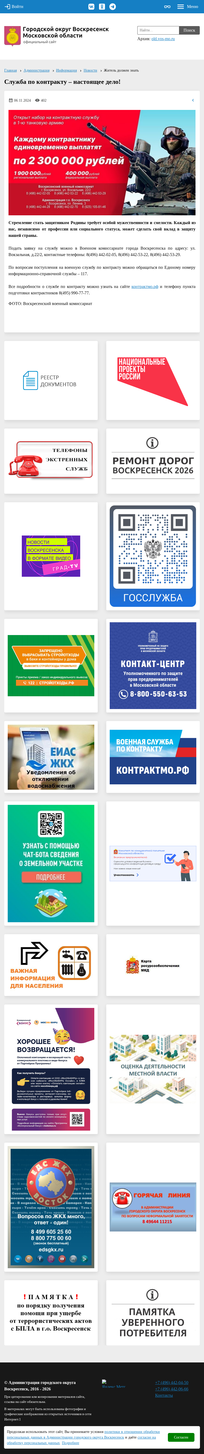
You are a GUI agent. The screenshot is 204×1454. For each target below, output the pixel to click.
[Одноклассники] (102, 6)
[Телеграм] (112, 6)
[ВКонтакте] (91, 6)
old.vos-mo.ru (163, 38)
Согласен (181, 1437)
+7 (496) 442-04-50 (171, 1382)
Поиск (189, 30)
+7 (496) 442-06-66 (171, 1389)
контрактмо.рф (144, 286)
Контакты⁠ (164, 1395)
